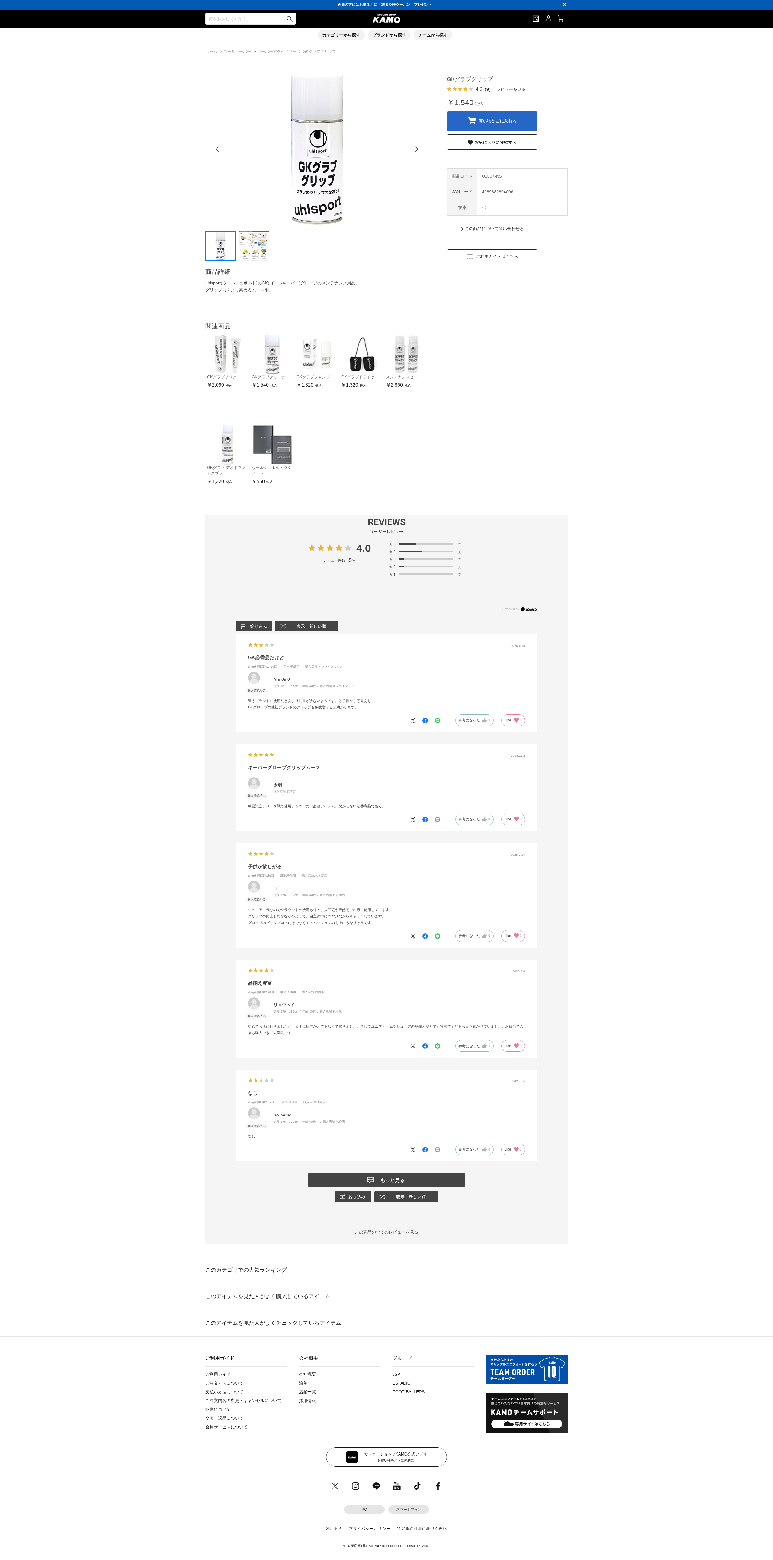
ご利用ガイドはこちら (497, 256)
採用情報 (307, 1400)
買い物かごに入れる (498, 120)
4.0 (363, 548)
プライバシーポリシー (370, 1528)
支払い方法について (224, 1391)
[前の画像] (217, 149)
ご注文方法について (224, 1383)
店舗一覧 (307, 1391)
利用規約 (334, 1528)
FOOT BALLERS (409, 1391)
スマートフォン (409, 1509)
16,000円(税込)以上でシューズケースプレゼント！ (386, 4)
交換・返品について (224, 1418)
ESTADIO (402, 1383)
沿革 (303, 1383)
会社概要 (307, 1374)
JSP (396, 1374)
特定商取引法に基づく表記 (422, 1528)
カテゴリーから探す (341, 35)
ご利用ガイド (218, 1374)
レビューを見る (511, 89)
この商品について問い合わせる (494, 228)
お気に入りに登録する (495, 142)
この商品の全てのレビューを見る (386, 1232)
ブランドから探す (389, 35)
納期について (218, 1409)
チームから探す (433, 35)
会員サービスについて (226, 1426)
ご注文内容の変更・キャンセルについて (243, 1400)
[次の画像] (416, 149)
